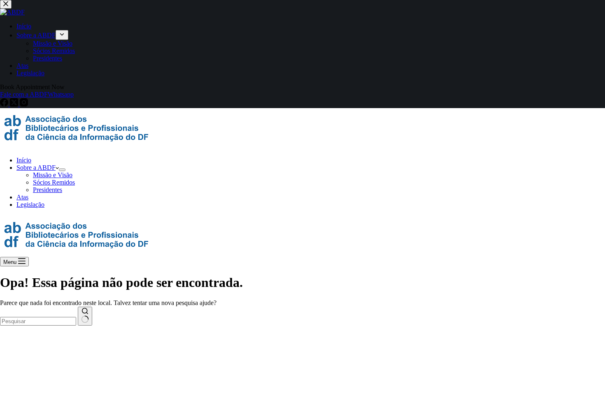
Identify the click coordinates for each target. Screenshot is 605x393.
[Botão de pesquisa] (85, 316)
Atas (22, 197)
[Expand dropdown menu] (62, 170)
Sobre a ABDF (36, 167)
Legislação (30, 204)
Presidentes (47, 189)
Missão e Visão (52, 174)
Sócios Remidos (54, 182)
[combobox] (38, 321)
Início (23, 160)
